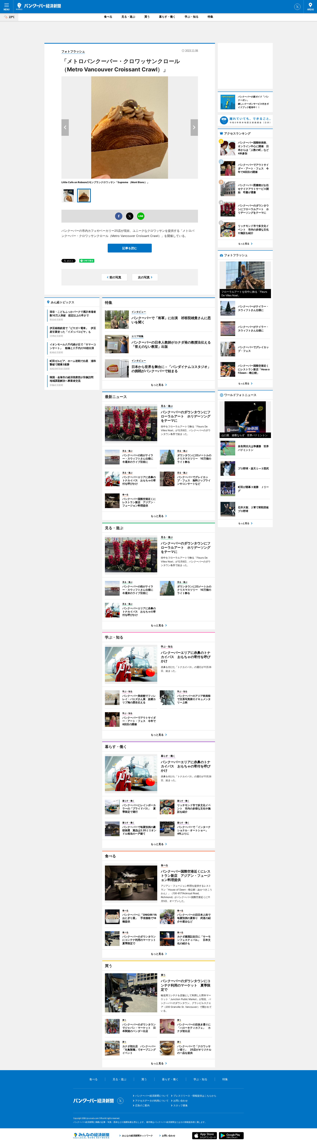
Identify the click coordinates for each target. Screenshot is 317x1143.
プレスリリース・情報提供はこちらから (194, 1095)
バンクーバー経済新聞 (38, 6)
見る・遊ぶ (128, 16)
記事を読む (129, 248)
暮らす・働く (167, 16)
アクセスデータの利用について (152, 1100)
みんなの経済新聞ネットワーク (91, 1135)
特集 (210, 16)
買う (147, 16)
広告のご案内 (142, 1105)
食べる (108, 16)
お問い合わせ (180, 1100)
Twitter (297, 7)
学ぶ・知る (191, 16)
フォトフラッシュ (73, 51)
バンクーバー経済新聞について (152, 1095)
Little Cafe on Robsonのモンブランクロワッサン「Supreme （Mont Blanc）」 (105, 182)
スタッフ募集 (180, 1105)
